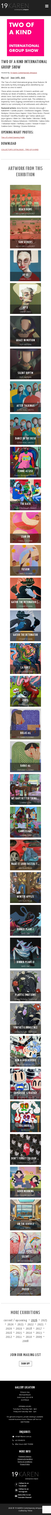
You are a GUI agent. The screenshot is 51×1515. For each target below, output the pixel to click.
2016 (9, 1333)
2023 (20, 1324)
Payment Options (25, 1456)
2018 (29, 1328)
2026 (34, 1320)
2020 (9, 1328)
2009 (39, 1337)
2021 (40, 1324)
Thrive (29, 1510)
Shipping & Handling (24, 1459)
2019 (19, 1328)
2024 (10, 1324)
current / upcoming (15, 1320)
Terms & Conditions (25, 1462)
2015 (19, 1333)
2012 (9, 1337)
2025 (44, 1320)
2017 (39, 1328)
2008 (25, 1341)
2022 (30, 1324)
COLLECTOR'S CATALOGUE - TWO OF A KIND (19, 149)
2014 (29, 1333)
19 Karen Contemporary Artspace (23, 73)
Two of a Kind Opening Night (13, 137)
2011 (19, 1337)
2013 (39, 1333)
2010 (29, 1337)
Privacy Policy (25, 1464)
